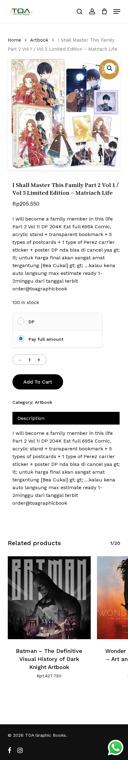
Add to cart (37, 382)
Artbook (39, 40)
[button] (116, 11)
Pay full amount (46, 339)
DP (31, 321)
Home (14, 40)
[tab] (66, 418)
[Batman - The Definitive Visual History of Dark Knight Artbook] (49, 597)
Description (30, 418)
